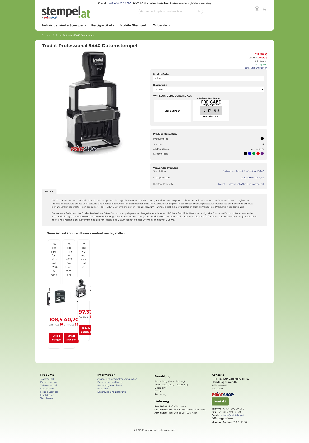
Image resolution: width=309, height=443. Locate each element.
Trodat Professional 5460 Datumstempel (241, 184)
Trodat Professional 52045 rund (54, 259)
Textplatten (46, 398)
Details (49, 191)
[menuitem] (63, 25)
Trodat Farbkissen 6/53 (251, 177)
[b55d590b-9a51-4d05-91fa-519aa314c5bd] (211, 111)
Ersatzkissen (47, 395)
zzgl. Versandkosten (256, 67)
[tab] (49, 191)
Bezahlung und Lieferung (111, 391)
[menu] (154, 25)
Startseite (46, 35)
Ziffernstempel (48, 385)
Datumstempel (48, 382)
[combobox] (171, 11)
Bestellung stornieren (109, 385)
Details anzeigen (56, 337)
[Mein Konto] (257, 9)
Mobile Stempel (49, 391)
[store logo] (66, 13)
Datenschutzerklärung (110, 382)
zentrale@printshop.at (232, 415)
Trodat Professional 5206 (83, 255)
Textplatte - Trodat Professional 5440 (243, 171)
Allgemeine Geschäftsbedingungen (117, 378)
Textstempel (47, 378)
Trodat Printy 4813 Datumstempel (68, 259)
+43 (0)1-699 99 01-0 (120, 3)
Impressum (103, 388)
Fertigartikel (47, 388)
